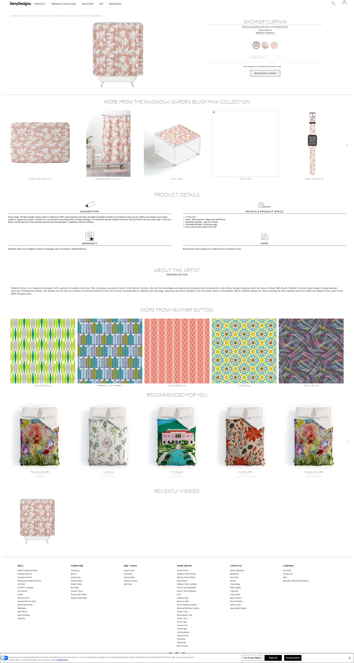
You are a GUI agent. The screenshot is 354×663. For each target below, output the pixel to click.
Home (13, 16)
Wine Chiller (182, 646)
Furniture (77, 566)
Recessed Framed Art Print (29, 581)
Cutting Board (183, 632)
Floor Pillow (182, 581)
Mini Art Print (23, 598)
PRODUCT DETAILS (265, 33)
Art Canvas (22, 591)
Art (101, 4)
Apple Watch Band (238, 608)
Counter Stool (77, 591)
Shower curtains (35, 16)
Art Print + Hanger (26, 588)
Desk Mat (234, 577)
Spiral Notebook (237, 570)
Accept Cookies (293, 658)
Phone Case (235, 605)
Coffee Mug (182, 629)
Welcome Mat (183, 601)
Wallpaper (22, 608)
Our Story (88, 4)
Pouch (233, 581)
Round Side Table (79, 595)
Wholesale (115, 4)
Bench (73, 574)
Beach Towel (235, 598)
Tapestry (21, 618)
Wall (21, 566)
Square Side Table (79, 598)
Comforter (128, 574)
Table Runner (183, 636)
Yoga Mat (234, 591)
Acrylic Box (182, 622)
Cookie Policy (62, 660)
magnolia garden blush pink (255, 27)
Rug (179, 595)
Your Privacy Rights (252, 658)
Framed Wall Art (25, 574)
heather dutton (280, 27)
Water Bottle (235, 588)
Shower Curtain (131, 581)
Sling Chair (76, 577)
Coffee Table (76, 584)
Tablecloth (181, 643)
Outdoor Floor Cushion (187, 584)
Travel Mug (235, 584)
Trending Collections (63, 4)
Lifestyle (236, 566)
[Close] (350, 658)
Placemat (181, 639)
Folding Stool (77, 581)
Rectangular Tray (184, 615)
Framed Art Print (25, 577)
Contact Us (288, 574)
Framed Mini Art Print (27, 601)
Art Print (21, 584)
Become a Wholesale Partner (296, 581)
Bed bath (21, 16)
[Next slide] (347, 144)
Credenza (75, 570)
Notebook (234, 574)
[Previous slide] (7, 144)
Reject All (273, 658)
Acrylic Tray (182, 618)
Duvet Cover (129, 570)
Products (39, 4)
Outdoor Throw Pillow (186, 574)
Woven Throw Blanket (186, 591)
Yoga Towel (235, 595)
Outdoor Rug (182, 598)
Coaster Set (182, 625)
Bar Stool (75, 588)
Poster (20, 595)
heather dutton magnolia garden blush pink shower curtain (73, 16)
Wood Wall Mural (25, 605)
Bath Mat (128, 584)
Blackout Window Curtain (188, 608)
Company (288, 566)
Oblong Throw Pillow (186, 577)
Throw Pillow (182, 570)
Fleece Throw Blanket (186, 588)
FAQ (285, 577)
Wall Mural (22, 612)
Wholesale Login (265, 73)
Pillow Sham (129, 577)
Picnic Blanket (236, 601)
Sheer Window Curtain (187, 605)
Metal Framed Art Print (27, 570)
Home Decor (184, 566)
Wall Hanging (24, 615)
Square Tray (182, 612)
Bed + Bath (130, 566)
